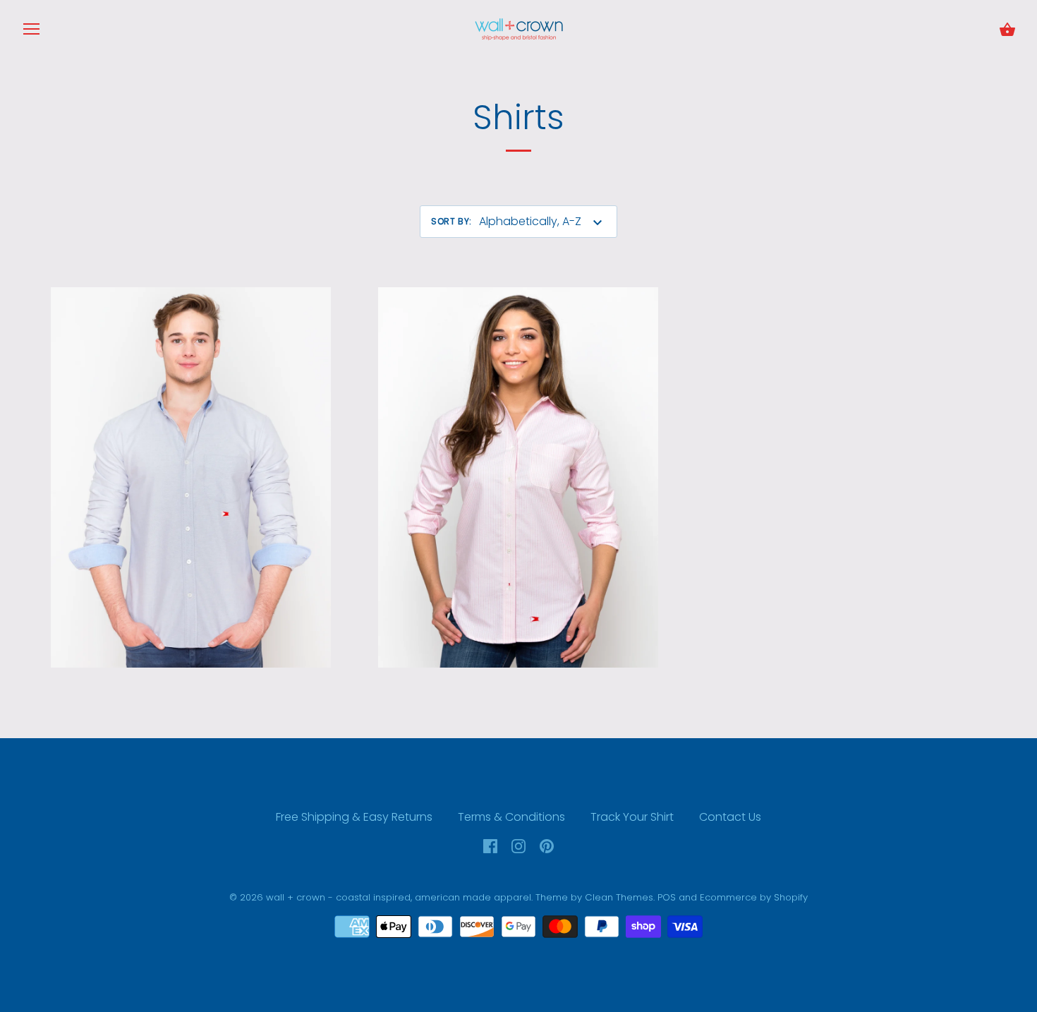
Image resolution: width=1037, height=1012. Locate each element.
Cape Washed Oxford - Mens (191, 476)
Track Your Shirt (632, 817)
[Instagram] (518, 845)
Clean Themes (619, 897)
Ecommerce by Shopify (754, 897)
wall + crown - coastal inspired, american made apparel (398, 897)
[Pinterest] (547, 845)
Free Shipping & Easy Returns (354, 817)
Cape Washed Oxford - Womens (518, 476)
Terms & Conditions (511, 817)
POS (666, 897)
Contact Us (730, 817)
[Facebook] (490, 845)
